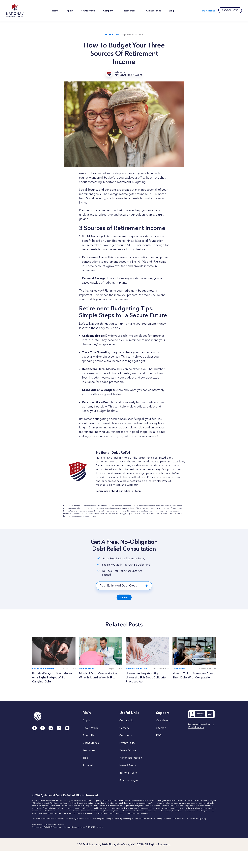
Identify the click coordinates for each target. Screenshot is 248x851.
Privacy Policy (127, 742)
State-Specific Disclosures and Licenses (48, 825)
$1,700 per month (139, 245)
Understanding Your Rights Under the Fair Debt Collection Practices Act (146, 677)
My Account (208, 10)
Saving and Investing (43, 668)
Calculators (163, 720)
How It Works (90, 728)
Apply (86, 720)
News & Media (127, 765)
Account (88, 765)
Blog (85, 757)
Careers (124, 728)
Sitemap (161, 728)
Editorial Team (128, 772)
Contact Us (126, 720)
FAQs (159, 735)
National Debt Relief (15, 10)
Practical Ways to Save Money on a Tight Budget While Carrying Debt (52, 677)
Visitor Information (130, 757)
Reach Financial (196, 727)
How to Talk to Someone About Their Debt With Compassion (194, 675)
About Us (88, 735)
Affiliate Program (129, 780)
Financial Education (136, 668)
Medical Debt (86, 668)
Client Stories (91, 742)
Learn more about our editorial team (119, 491)
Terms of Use (186, 819)
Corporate (125, 735)
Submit (124, 597)
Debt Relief (179, 668)
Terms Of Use (127, 750)
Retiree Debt (112, 34)
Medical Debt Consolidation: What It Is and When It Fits (98, 675)
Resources (89, 750)
